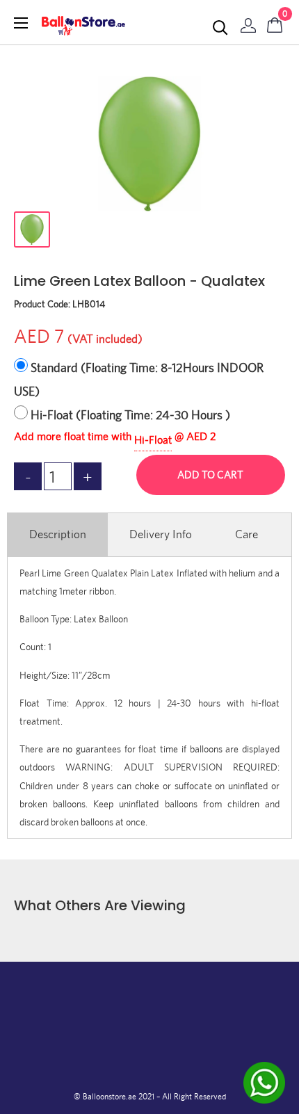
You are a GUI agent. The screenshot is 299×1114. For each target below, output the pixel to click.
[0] (275, 22)
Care (246, 534)
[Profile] (248, 22)
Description (57, 534)
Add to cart (210, 475)
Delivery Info (160, 534)
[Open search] (220, 27)
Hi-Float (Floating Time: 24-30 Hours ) (130, 414)
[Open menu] (21, 23)
